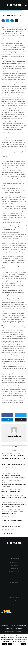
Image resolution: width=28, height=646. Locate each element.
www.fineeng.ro (14, 562)
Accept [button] (4, 644)
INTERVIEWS (9, 453)
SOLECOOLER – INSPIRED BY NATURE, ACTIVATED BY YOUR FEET (12, 512)
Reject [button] (10, 644)
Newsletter (5, 625)
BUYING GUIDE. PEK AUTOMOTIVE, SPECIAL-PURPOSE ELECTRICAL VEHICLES (13, 505)
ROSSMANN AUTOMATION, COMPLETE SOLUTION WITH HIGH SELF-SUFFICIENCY (13, 519)
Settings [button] (23, 644)
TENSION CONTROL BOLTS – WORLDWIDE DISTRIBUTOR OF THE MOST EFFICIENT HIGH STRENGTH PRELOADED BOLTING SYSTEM (13, 457)
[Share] (3, 20)
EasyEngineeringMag (14, 436)
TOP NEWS (18, 480)
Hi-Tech (3, 473)
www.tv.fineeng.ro (14, 565)
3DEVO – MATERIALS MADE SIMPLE (11, 470)
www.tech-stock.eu (14, 571)
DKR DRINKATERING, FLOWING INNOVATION (13, 464)
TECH (8, 13)
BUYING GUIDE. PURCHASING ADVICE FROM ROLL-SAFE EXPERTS (13, 498)
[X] (11, 550)
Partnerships (19, 631)
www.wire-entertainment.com (14, 601)
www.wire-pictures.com (14, 603)
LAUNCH (10, 524)
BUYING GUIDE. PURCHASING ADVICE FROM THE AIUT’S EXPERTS (13, 532)
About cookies (18, 628)
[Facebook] (8, 550)
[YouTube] (16, 550)
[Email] (16, 20)
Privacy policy (9, 628)
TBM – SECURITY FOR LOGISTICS (10, 526)
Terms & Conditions (10, 631)
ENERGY (3, 502)
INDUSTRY (3, 13)
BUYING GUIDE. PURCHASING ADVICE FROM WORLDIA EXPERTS (13, 485)
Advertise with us (21, 625)
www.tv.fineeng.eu (14, 582)
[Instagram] (14, 550)
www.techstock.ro (14, 568)
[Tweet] (7, 20)
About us (12, 625)
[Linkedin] (19, 550)
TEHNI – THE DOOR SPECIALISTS (10, 491)
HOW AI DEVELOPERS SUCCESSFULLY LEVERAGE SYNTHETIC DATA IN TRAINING (13, 476)
